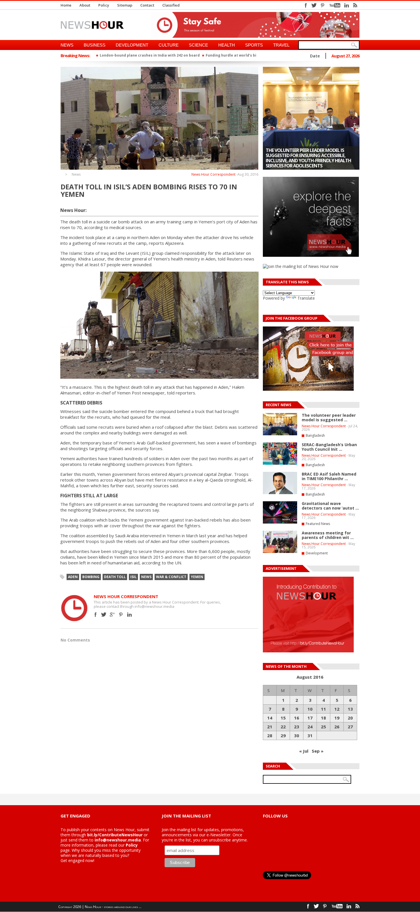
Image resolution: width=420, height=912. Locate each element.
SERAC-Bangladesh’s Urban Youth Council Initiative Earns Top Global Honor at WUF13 (307, 160)
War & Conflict (171, 576)
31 (310, 735)
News (67, 45)
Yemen (197, 576)
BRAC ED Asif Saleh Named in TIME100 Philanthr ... (329, 476)
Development (132, 45)
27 (350, 726)
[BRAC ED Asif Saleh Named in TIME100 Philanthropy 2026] (280, 493)
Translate (306, 298)
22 (283, 726)
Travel (281, 45)
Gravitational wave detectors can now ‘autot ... (330, 506)
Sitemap (124, 5)
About (84, 5)
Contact (147, 5)
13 (350, 709)
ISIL (133, 576)
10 (310, 709)
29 (283, 735)
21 (269, 726)
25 (323, 726)
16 (296, 718)
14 (269, 718)
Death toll (115, 576)
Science (198, 45)
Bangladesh (315, 435)
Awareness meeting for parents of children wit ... (328, 535)
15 (283, 718)
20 (350, 718)
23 (296, 726)
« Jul (303, 751)
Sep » (317, 751)
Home (66, 5)
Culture (169, 45)
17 (310, 718)
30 (296, 735)
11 (323, 709)
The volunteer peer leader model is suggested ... (329, 417)
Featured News (318, 523)
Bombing (90, 576)
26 (336, 726)
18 (323, 718)
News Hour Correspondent (213, 174)
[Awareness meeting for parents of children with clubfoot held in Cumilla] (280, 552)
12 (336, 709)
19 (336, 718)
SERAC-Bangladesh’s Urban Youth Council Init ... (329, 447)
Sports (254, 45)
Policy (103, 5)
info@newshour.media (118, 840)
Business (94, 45)
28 (269, 735)
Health (226, 45)
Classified (171, 5)
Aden (73, 576)
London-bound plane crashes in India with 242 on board (150, 55)
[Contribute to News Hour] (308, 651)
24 (310, 726)
